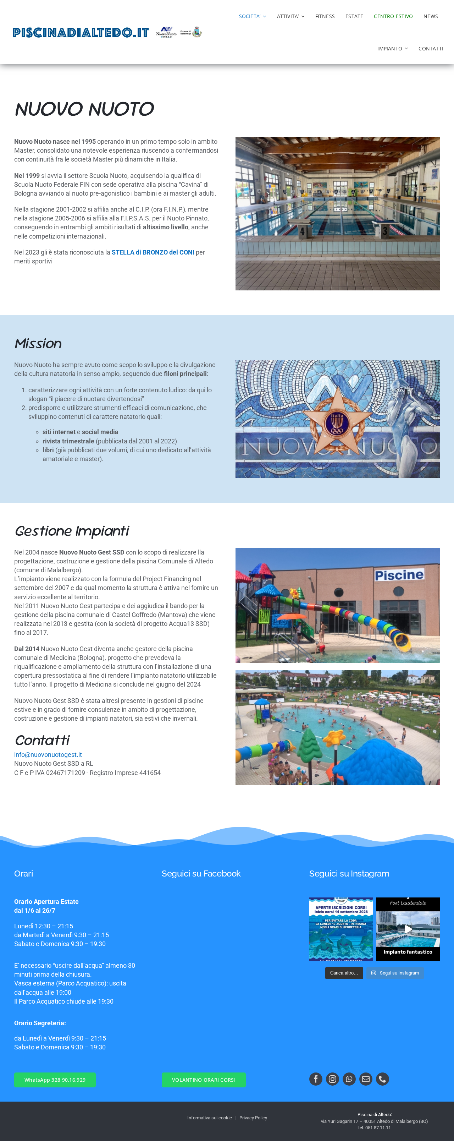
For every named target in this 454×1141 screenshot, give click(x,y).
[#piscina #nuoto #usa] (408, 929)
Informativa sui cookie (209, 1117)
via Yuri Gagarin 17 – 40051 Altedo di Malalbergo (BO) (374, 1121)
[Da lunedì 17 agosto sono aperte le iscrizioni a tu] (341, 929)
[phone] (382, 1079)
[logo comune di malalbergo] (191, 29)
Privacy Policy (253, 1117)
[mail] (365, 1079)
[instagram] (332, 1079)
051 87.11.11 (378, 1127)
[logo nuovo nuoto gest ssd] (167, 29)
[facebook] (315, 1079)
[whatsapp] (349, 1079)
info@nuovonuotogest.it (48, 754)
